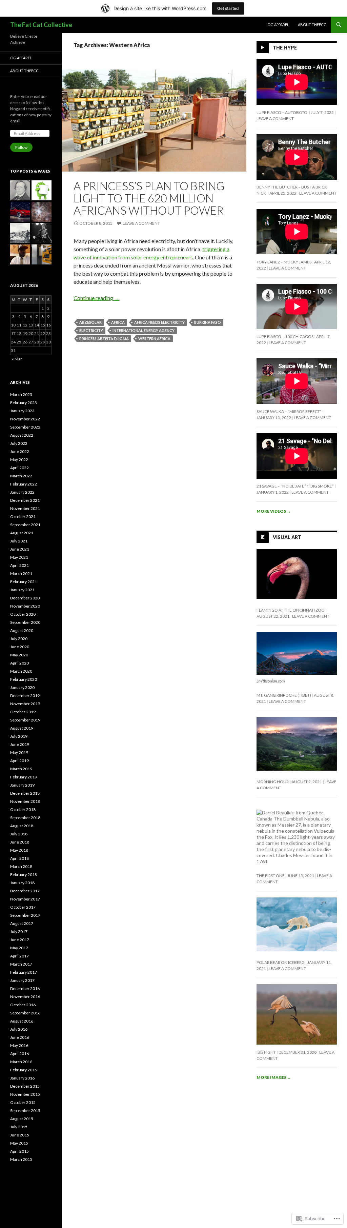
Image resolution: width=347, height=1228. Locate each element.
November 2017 (25, 899)
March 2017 (21, 964)
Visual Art (287, 537)
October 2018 (23, 809)
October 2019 (23, 711)
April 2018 (19, 858)
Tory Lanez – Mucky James (284, 261)
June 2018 (19, 842)
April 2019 (19, 760)
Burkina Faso (207, 322)
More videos (274, 511)
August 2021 (21, 532)
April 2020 (19, 663)
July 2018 (18, 833)
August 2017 (21, 923)
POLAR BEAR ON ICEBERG (281, 962)
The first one (271, 875)
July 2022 (18, 443)
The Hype (285, 48)
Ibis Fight (266, 1052)
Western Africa (154, 338)
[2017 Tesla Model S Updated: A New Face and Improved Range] (20, 212)
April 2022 (19, 467)
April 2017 (19, 955)
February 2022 (23, 484)
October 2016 (23, 1004)
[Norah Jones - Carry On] (20, 254)
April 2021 (19, 565)
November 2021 (25, 508)
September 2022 (25, 427)
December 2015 (25, 1086)
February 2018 (23, 874)
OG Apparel (278, 24)
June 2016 (19, 1037)
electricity (91, 330)
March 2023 (21, 394)
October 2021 (23, 516)
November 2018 (25, 801)
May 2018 (19, 850)
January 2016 (22, 1078)
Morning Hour (273, 781)
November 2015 (25, 1094)
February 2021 (23, 581)
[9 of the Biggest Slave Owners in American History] (20, 190)
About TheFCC (312, 24)
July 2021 (18, 540)
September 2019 (25, 719)
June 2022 (19, 451)
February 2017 (23, 972)
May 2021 (19, 557)
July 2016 (18, 1029)
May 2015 (19, 1143)
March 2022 (21, 475)
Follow (21, 147)
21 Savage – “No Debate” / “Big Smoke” (295, 486)
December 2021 (25, 500)
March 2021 (21, 573)
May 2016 (19, 1045)
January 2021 (22, 589)
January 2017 (22, 980)
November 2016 (25, 996)
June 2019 (19, 744)
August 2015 (21, 1118)
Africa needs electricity (159, 322)
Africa (118, 322)
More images (274, 1077)
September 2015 (25, 1110)
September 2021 (25, 524)
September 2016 (25, 1012)
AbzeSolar (90, 322)
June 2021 (19, 549)
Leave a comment (141, 223)
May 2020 (19, 654)
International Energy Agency (144, 330)
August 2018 (21, 825)
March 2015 (21, 1159)
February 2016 (23, 1069)
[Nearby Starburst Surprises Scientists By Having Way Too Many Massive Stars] (42, 212)
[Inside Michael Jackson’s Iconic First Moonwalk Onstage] (42, 233)
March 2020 (21, 671)
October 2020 (23, 614)
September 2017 (25, 915)
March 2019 (21, 768)
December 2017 (25, 890)
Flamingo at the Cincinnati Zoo (291, 610)
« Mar (17, 358)
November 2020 (25, 606)
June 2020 (19, 646)
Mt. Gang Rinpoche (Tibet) (284, 695)
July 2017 (18, 931)
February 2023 (23, 402)
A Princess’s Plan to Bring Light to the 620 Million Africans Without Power (149, 198)
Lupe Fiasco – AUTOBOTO (282, 112)
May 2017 (19, 947)
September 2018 (25, 817)
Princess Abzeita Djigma (104, 338)
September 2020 (25, 622)
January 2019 (22, 785)
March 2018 (21, 866)
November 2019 (25, 703)
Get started (228, 8)
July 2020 (18, 638)
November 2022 (25, 418)
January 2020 (22, 687)
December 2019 (25, 695)
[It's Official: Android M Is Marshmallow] (42, 190)
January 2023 (22, 410)
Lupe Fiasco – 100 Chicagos (285, 336)
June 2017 (19, 939)
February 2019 (23, 776)
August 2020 (21, 630)
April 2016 (19, 1053)
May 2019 (19, 752)
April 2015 (19, 1151)
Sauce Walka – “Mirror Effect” (289, 411)
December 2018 (25, 793)
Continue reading (97, 298)
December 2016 (25, 988)
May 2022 (19, 459)
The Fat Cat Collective (41, 24)
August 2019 (21, 728)
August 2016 (21, 1021)
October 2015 (23, 1102)
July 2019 (18, 736)
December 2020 (25, 597)
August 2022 (21, 435)
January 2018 (22, 882)
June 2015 (19, 1134)
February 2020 (23, 679)
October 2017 (23, 907)
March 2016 (21, 1061)
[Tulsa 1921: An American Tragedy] (20, 233)
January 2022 (22, 492)
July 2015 (18, 1126)
